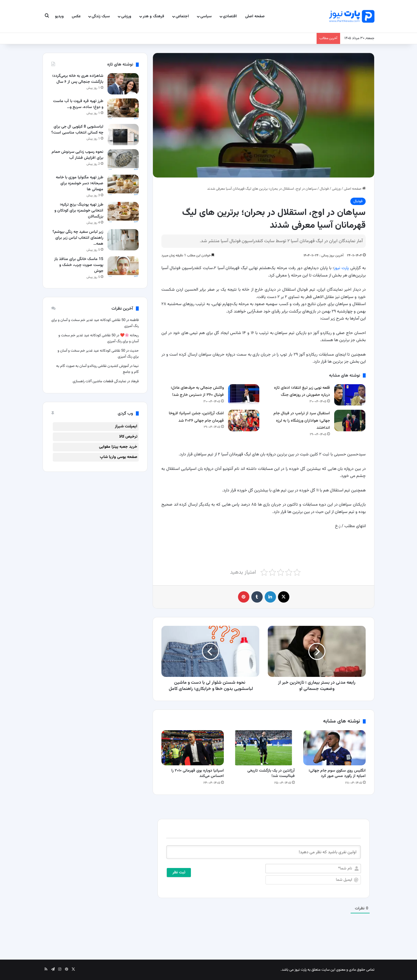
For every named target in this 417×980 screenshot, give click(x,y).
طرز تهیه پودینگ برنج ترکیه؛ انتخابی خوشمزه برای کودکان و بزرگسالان (78, 211)
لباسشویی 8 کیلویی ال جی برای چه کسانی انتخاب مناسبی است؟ (77, 130)
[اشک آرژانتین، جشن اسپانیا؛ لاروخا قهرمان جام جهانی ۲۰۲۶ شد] (243, 420)
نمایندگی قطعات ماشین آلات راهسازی (99, 381)
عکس (76, 16)
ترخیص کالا (128, 437)
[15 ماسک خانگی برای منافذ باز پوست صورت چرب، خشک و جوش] (123, 267)
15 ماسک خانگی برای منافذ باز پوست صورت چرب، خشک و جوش (78, 265)
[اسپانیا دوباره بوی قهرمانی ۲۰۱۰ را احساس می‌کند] (192, 747)
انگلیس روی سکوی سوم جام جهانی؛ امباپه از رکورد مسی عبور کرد (337, 773)
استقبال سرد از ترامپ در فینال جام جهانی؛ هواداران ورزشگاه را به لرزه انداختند (301, 420)
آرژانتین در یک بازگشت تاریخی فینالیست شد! (271, 773)
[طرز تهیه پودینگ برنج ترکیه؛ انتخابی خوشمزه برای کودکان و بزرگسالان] (123, 212)
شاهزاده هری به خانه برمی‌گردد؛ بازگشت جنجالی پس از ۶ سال (77, 79)
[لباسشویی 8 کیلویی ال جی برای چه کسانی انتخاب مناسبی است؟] (123, 134)
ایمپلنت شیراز (126, 426)
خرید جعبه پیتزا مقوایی (118, 447)
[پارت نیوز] (351, 16)
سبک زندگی (101, 16)
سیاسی (206, 16)
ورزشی (126, 16)
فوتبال (324, 189)
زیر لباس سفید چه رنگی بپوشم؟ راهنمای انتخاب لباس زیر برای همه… (77, 238)
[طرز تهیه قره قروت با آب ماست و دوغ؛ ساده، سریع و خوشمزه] (123, 109)
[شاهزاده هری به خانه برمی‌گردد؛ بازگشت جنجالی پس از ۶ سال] (123, 83)
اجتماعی (182, 16)
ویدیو (59, 16)
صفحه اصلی (255, 16)
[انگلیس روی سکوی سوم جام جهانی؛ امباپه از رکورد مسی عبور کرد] (334, 747)
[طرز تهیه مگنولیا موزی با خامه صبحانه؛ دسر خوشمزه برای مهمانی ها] (123, 185)
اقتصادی (230, 16)
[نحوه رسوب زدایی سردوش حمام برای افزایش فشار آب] (123, 159)
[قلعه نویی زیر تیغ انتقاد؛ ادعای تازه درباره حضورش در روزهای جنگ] (349, 394)
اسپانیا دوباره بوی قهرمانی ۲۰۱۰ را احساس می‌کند (197, 773)
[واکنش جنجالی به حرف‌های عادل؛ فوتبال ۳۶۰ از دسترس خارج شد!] (243, 394)
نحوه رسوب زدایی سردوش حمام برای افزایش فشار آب (77, 155)
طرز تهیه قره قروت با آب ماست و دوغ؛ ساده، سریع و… (78, 104)
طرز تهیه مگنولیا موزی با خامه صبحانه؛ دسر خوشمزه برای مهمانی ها (79, 183)
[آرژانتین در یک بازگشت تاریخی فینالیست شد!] (263, 747)
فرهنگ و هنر (153, 16)
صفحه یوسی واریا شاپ (118, 457)
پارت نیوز (341, 268)
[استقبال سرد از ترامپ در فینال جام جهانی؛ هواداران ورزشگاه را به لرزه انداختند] (349, 420)
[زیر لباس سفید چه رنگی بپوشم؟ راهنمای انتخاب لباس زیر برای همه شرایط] (123, 239)
